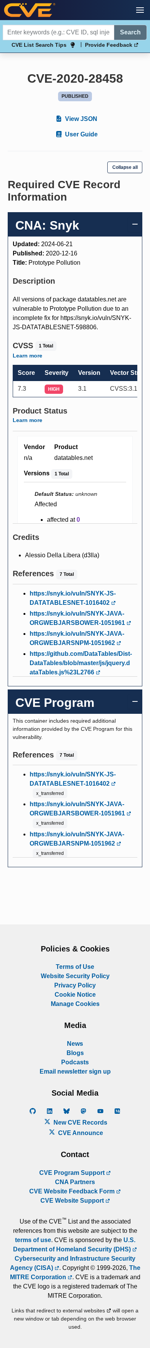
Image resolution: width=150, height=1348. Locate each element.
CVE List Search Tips (39, 45)
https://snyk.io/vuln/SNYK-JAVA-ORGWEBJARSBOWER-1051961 (78, 618)
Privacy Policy (75, 985)
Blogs (75, 1053)
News (75, 1043)
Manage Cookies (75, 1004)
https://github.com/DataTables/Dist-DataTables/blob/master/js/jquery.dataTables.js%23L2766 (81, 663)
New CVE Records (79, 1122)
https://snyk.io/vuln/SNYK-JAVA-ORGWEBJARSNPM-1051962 (77, 638)
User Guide (80, 134)
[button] (140, 10)
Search (130, 32)
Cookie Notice (75, 994)
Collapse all (125, 167)
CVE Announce (80, 1133)
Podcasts (75, 1062)
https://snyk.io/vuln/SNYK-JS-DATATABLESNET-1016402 (73, 598)
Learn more (27, 355)
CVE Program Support (72, 1172)
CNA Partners (75, 1182)
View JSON (80, 119)
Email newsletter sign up (75, 1071)
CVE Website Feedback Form (72, 1191)
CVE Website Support (72, 1200)
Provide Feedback (109, 45)
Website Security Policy (75, 976)
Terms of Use (75, 966)
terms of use (33, 1240)
